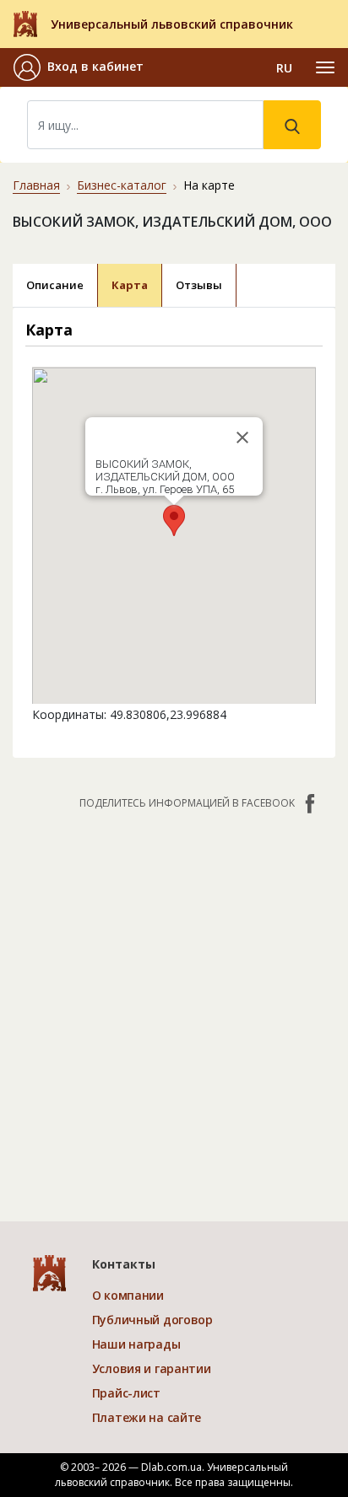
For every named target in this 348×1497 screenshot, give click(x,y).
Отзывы (199, 284)
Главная (36, 185)
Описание (55, 284)
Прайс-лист (126, 1393)
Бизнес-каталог (121, 185)
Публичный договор (152, 1320)
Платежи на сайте (147, 1417)
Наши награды (136, 1344)
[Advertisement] (174, 1007)
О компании (128, 1295)
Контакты (123, 1264)
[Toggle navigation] (325, 67)
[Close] (242, 437)
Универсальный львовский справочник (172, 24)
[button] (78, 67)
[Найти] (292, 124)
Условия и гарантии (151, 1368)
